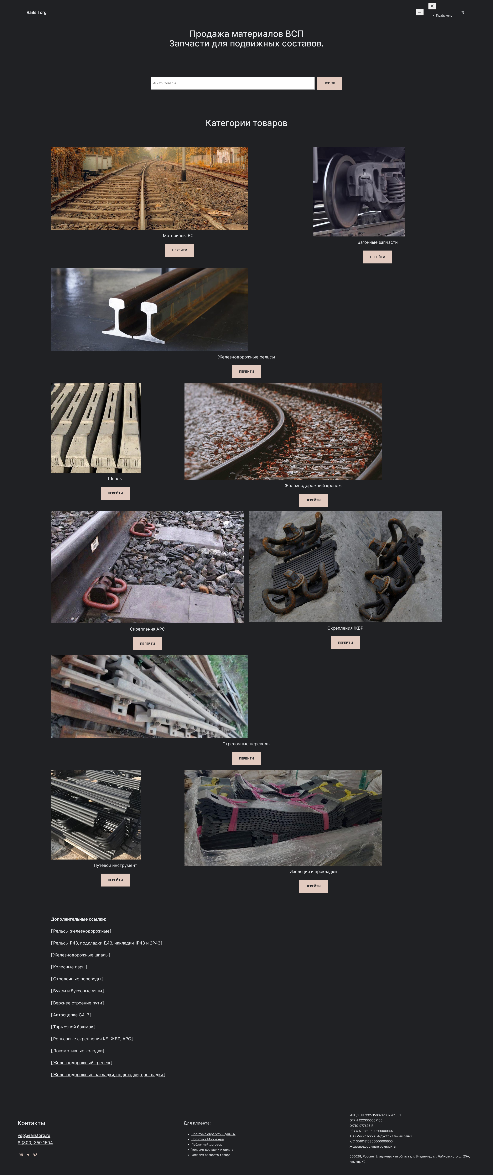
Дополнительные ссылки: (78, 919)
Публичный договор (206, 1144)
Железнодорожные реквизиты (373, 1146)
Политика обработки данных (213, 1134)
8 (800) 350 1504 (35, 1142)
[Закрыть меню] (432, 6)
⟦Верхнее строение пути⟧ (77, 1002)
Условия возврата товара (211, 1155)
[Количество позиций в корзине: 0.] (462, 12)
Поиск (329, 83)
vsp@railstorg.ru (34, 1135)
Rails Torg (37, 12)
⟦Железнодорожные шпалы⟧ (81, 954)
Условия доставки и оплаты (212, 1149)
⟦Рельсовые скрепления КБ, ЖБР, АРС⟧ (92, 1038)
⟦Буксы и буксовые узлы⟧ (77, 990)
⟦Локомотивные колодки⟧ (78, 1050)
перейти (179, 250)
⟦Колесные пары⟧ (69, 966)
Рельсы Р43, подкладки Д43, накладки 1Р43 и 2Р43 (106, 942)
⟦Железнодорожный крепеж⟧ (81, 1062)
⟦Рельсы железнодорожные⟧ (81, 931)
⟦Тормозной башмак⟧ (73, 1026)
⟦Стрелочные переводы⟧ (77, 978)
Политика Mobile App (207, 1139)
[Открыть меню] (420, 12)
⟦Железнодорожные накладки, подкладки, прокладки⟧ (108, 1074)
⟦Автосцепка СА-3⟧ (71, 1014)
